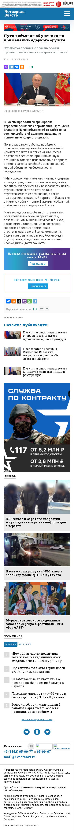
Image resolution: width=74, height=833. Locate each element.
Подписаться (38, 263)
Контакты (13, 746)
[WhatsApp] (29, 301)
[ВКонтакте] (16, 67)
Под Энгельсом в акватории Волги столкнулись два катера (38, 669)
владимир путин (13, 317)
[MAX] (6, 67)
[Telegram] (11, 67)
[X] (19, 301)
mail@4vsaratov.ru (19, 757)
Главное (10, 476)
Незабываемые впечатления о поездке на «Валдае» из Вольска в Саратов (37, 682)
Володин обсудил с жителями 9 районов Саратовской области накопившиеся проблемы (36, 708)
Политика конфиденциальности (21, 825)
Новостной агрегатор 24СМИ (37, 719)
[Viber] (24, 301)
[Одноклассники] (22, 67)
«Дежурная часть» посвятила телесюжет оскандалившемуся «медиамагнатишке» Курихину (36, 657)
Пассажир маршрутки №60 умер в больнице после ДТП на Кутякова (38, 695)
